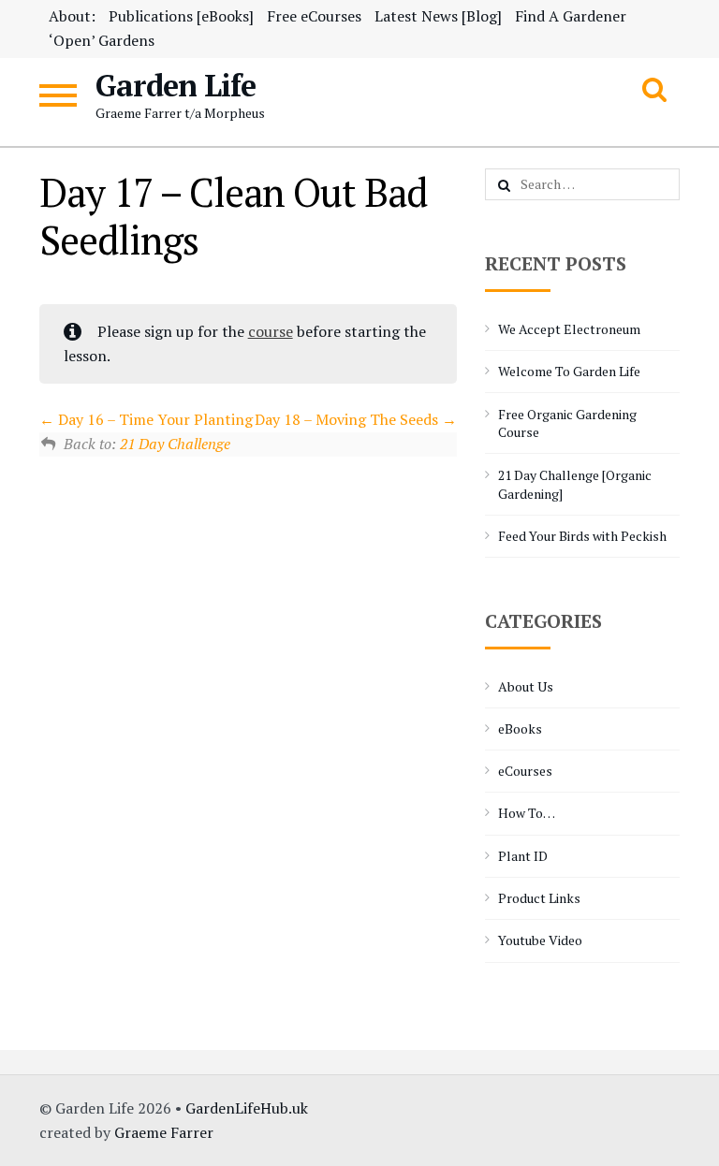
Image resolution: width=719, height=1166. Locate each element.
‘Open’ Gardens (101, 40)
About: (72, 16)
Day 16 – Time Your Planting (153, 419)
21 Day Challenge (175, 443)
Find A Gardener (570, 16)
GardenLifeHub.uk (246, 1108)
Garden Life (175, 85)
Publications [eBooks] (181, 16)
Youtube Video (540, 940)
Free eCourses (314, 16)
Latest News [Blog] (438, 16)
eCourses (525, 771)
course (270, 331)
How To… (526, 813)
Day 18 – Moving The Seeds (348, 419)
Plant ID (523, 856)
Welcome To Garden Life (569, 371)
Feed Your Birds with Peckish (582, 536)
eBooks (520, 728)
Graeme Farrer (163, 1132)
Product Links (539, 898)
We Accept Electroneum (569, 329)
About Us (525, 686)
